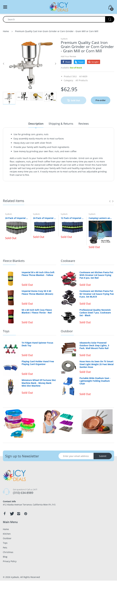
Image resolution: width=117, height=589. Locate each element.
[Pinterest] (25, 513)
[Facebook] (4, 513)
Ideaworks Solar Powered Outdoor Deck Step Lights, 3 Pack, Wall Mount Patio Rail (94, 345)
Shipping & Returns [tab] (61, 123)
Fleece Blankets (14, 261)
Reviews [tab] (83, 123)
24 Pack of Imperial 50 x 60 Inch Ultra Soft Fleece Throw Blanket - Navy (44, 218)
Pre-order (101, 100)
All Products (82, 80)
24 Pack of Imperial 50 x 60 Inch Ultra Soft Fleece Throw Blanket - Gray (16, 218)
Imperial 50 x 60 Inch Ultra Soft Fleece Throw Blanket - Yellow (38, 273)
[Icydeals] (58, 6)
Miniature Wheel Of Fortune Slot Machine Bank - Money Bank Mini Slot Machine (39, 383)
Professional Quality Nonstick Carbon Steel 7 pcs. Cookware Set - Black (95, 313)
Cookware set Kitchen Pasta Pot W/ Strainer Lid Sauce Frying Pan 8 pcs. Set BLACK (97, 294)
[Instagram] (18, 513)
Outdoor (67, 331)
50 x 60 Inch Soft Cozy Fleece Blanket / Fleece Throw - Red (37, 311)
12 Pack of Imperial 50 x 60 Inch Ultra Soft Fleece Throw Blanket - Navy (72, 218)
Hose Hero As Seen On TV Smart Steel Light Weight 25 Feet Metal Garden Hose (96, 364)
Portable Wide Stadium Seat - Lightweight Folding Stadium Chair (95, 381)
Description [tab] (35, 123)
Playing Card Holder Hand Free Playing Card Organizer (38, 363)
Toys (6, 331)
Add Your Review (68, 56)
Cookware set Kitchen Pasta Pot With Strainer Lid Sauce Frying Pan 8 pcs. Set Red (96, 275)
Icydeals (64, 38)
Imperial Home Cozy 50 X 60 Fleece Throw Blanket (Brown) (37, 292)
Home (6, 31)
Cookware (68, 261)
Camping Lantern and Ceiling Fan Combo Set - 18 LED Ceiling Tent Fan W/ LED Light (100, 218)
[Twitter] (11, 513)
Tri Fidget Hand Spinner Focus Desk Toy (37, 344)
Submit (102, 456)
